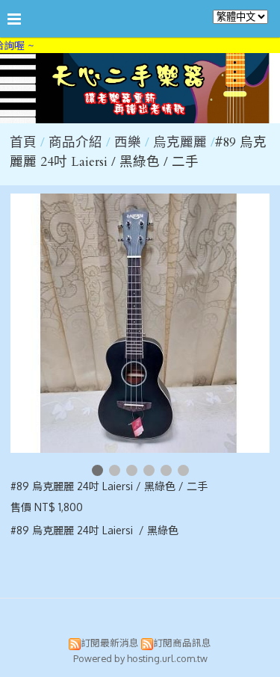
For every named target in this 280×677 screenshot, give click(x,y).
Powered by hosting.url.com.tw (140, 658)
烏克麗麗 (180, 142)
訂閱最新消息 (110, 643)
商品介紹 (77, 142)
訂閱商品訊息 (182, 643)
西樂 (127, 142)
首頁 (23, 142)
